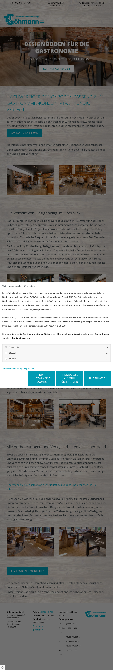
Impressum (29, 368)
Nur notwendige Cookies (42, 378)
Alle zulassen (98, 378)
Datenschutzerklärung (12, 368)
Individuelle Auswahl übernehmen (69, 378)
